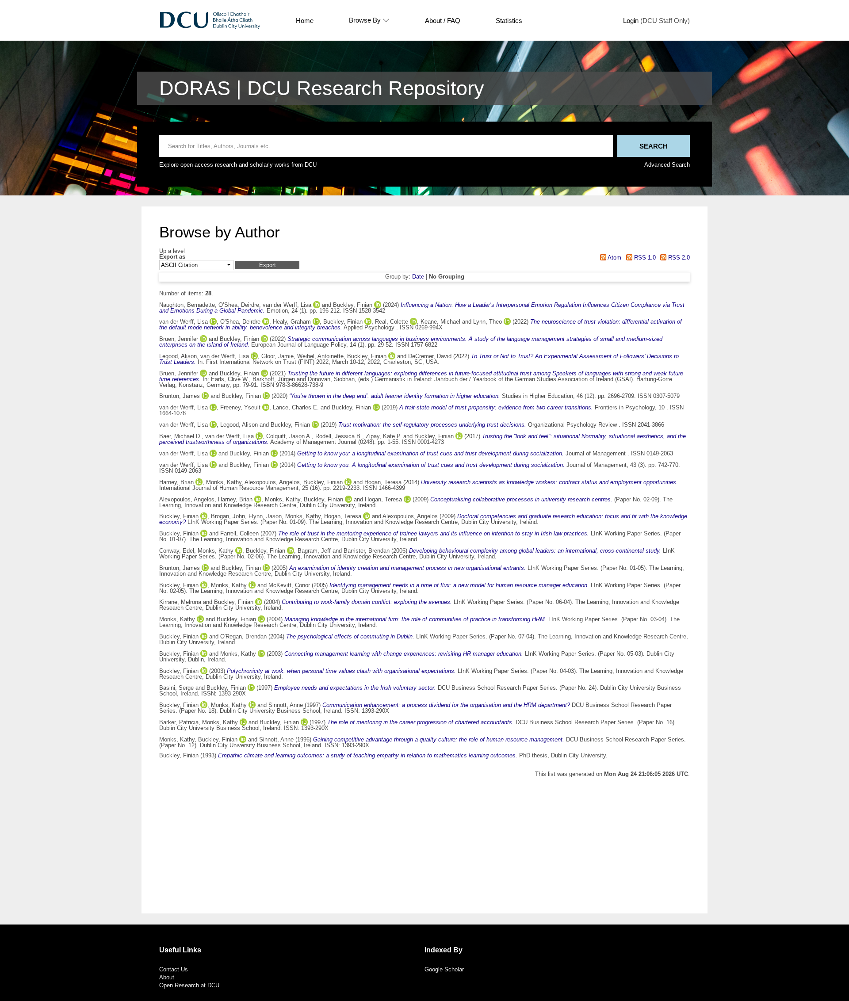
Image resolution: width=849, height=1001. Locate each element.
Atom (613, 257)
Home (305, 20)
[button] (267, 265)
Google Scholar (444, 969)
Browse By (365, 20)
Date (418, 276)
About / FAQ (442, 20)
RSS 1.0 (643, 257)
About (166, 977)
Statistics (509, 20)
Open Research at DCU (189, 985)
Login (631, 20)
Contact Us (173, 969)
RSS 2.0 (678, 257)
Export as (172, 257)
